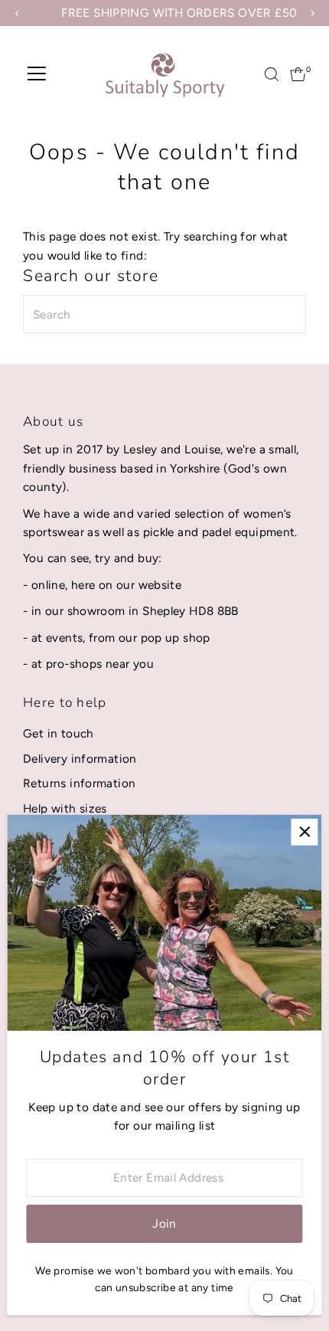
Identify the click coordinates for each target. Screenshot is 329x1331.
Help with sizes (65, 808)
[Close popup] (304, 832)
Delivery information (80, 758)
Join (164, 1223)
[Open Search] (272, 74)
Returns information (79, 783)
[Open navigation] (36, 74)
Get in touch (58, 733)
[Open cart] (298, 74)
